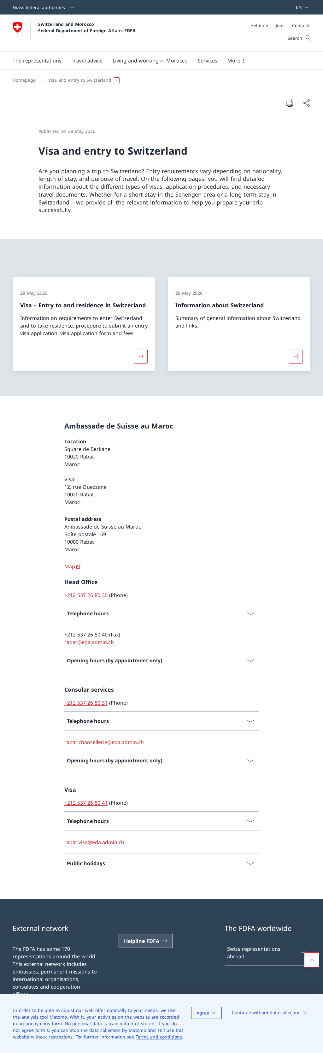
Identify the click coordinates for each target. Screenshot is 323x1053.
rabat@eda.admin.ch (89, 642)
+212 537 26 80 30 (86, 595)
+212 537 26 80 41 (86, 802)
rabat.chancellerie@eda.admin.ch (104, 742)
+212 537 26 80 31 (86, 702)
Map (69, 566)
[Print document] (289, 102)
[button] (37, 60)
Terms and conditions (159, 1037)
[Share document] (306, 103)
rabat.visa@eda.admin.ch (94, 842)
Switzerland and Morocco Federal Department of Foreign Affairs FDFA (87, 27)
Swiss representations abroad (253, 952)
